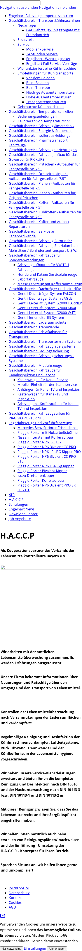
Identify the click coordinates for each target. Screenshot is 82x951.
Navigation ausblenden (19, 7)
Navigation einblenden (57, 7)
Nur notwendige (11, 948)
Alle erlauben (57, 948)
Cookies (15, 902)
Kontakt (15, 897)
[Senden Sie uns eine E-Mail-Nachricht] (2, 917)
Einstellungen (35, 948)
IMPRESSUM (19, 888)
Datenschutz (19, 892)
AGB (12, 907)
